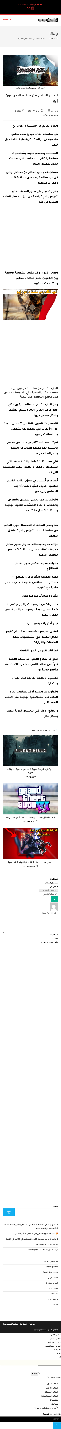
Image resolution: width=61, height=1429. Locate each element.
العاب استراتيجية (50, 1273)
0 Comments (52, 116)
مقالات (18, 111)
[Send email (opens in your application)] (28, 8)
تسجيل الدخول (51, 883)
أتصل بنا (23, 1324)
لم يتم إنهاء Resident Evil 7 (47, 1245)
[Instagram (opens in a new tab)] (32, 8)
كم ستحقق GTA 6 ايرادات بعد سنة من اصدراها (30, 818)
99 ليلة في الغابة (51, 1262)
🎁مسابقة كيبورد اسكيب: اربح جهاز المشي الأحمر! (36, 1234)
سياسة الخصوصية (10, 1324)
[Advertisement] (30, 238)
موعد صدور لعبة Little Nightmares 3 (43, 1250)
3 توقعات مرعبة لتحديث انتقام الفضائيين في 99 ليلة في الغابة (32, 1239)
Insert (34, 1373)
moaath (54, 111)
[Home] (57, 39)
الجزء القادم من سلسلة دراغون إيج (31, 39)
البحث (55, 1207)
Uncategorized (52, 1267)
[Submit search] (57, 1425)
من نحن (32, 1324)
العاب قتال (53, 1289)
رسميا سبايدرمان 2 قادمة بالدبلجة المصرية (30, 862)
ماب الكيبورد (52, 1300)
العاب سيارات (52, 1283)
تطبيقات (54, 1294)
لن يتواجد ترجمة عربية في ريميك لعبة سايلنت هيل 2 (30, 771)
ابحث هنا (9, 1212)
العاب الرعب (53, 1278)
